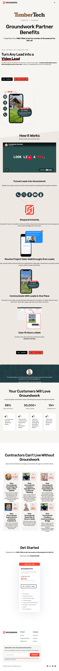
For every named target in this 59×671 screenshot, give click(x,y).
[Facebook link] (47, 666)
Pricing (22, 635)
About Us (35, 635)
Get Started (7, 79)
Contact (35, 638)
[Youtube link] (55, 666)
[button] (54, 2)
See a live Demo (21, 79)
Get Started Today (29, 586)
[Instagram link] (50, 666)
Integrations (23, 641)
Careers (35, 641)
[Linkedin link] (53, 666)
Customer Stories (24, 638)
